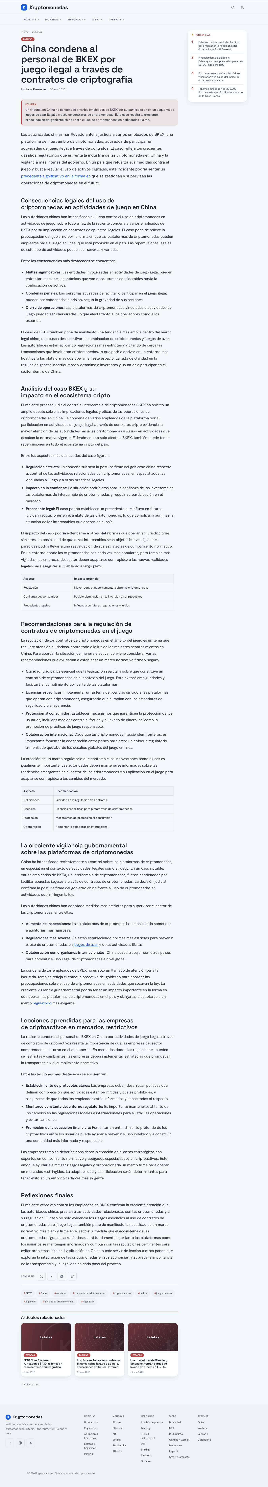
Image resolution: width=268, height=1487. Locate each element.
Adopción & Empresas (91, 1436)
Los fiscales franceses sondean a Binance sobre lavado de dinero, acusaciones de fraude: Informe (98, 1363)
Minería (88, 1453)
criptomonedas (122, 1293)
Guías (201, 1422)
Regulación (90, 1428)
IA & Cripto (176, 1434)
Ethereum (118, 1428)
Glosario (203, 1434)
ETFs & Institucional (148, 1436)
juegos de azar (86, 944)
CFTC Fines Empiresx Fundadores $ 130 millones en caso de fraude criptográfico (43, 1363)
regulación (87, 1301)
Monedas (52, 19)
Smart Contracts (179, 1457)
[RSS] (30, 1443)
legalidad (30, 1301)
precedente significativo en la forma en (56, 176)
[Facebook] (10, 1443)
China (43, 1293)
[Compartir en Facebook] (51, 1276)
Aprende (115, 19)
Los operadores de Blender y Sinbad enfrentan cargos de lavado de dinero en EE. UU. (148, 1363)
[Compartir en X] (41, 1276)
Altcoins (117, 1451)
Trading (145, 1428)
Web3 (96, 19)
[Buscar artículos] (233, 7)
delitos (142, 1293)
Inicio (25, 31)
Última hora (91, 1422)
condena (60, 1293)
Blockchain (175, 1422)
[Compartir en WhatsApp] (62, 1276)
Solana (116, 1439)
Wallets (202, 1428)
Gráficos (146, 1461)
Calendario (204, 1439)
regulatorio (42, 1003)
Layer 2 (173, 1451)
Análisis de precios (152, 1422)
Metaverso (175, 1445)
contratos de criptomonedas (89, 1293)
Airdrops (146, 1455)
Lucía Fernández (36, 89)
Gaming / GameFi (179, 1439)
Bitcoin (116, 1422)
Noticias (30, 19)
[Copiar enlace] (72, 1276)
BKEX (28, 1293)
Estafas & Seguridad (90, 1446)
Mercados (75, 19)
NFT (171, 1428)
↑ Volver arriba (30, 1384)
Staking (145, 1449)
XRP (114, 1434)
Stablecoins (119, 1445)
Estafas (37, 31)
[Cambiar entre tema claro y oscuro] (242, 7)
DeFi (143, 1444)
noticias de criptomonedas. (58, 1301)
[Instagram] (20, 1443)
